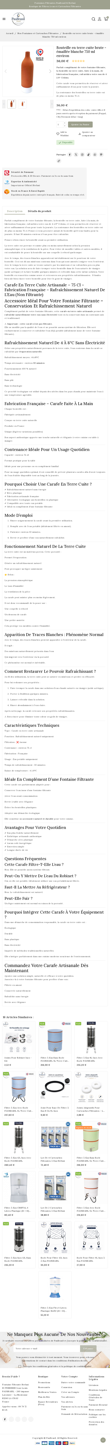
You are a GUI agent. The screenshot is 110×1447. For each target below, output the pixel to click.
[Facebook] (69, 154)
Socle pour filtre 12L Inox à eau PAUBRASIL (54, 1259)
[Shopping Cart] (106, 19)
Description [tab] (15, 211)
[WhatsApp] (95, 154)
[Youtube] (31, 1419)
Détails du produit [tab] (39, 211)
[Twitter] (76, 154)
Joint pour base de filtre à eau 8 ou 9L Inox (55, 1109)
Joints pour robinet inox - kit (18, 1059)
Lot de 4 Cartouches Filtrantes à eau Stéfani (53, 1159)
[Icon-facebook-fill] (4, 1419)
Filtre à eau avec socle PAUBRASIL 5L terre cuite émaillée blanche (91, 1209)
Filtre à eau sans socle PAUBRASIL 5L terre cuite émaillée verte (91, 1159)
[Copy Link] (58, 160)
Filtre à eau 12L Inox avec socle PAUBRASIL (17, 1159)
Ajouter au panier (80, 124)
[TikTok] (88, 154)
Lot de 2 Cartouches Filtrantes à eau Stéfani (53, 1209)
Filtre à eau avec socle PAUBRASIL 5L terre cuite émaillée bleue (18, 1109)
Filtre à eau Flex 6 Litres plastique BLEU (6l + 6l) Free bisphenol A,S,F (54, 1310)
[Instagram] (82, 154)
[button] (50, 71)
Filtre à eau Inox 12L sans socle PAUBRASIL (17, 1259)
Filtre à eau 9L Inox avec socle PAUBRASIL (90, 1059)
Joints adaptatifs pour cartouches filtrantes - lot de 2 (91, 1109)
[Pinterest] (101, 154)
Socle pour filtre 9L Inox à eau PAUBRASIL (91, 1259)
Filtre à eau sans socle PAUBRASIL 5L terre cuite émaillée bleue (55, 1059)
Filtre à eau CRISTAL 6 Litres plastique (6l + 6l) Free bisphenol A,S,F (16, 1209)
